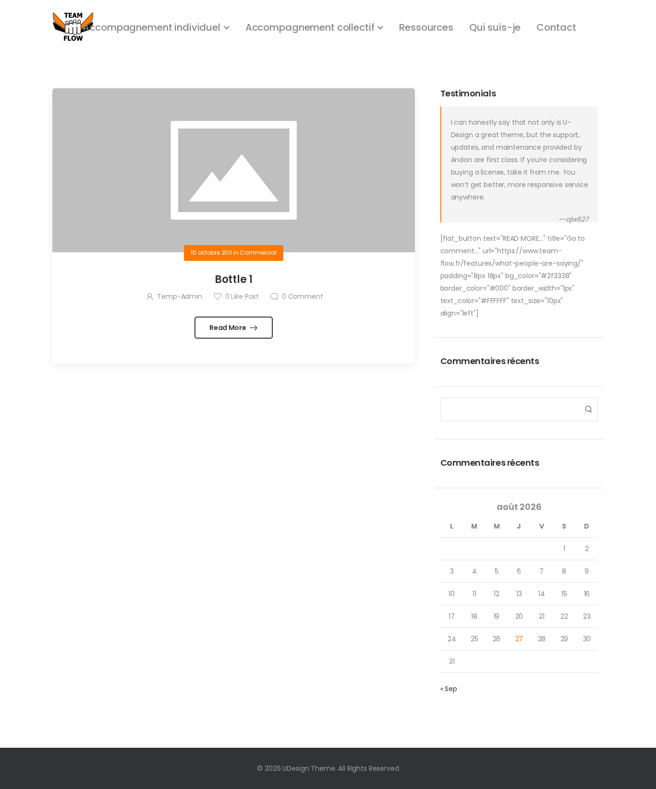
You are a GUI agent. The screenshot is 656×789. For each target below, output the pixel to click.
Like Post (242, 296)
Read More (228, 327)
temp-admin (179, 296)
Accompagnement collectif (310, 27)
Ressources (426, 27)
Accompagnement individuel (151, 27)
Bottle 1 (234, 279)
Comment (302, 296)
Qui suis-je (495, 27)
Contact (556, 27)
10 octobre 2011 (211, 252)
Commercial (258, 252)
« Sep (448, 689)
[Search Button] (587, 409)
